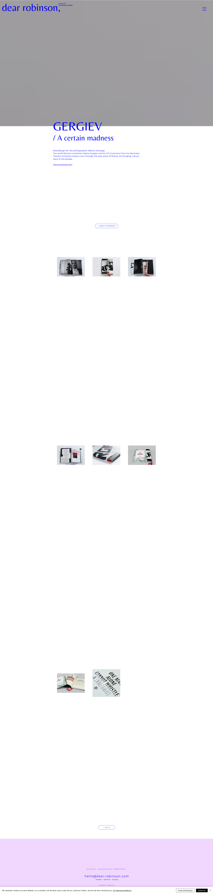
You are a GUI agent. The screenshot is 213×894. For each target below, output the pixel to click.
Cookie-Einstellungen (185, 890)
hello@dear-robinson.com (107, 876)
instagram (106, 879)
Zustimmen (202, 890)
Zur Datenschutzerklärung (122, 890)
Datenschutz (110, 885)
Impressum (102, 885)
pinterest (115, 879)
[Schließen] (210, 890)
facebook (99, 879)
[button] (204, 9)
